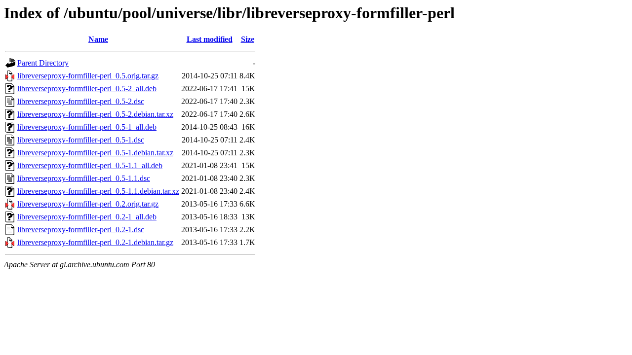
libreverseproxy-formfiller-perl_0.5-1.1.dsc (83, 178)
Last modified (210, 39)
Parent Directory (43, 63)
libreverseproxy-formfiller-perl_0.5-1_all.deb (87, 127)
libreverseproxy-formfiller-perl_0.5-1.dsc (80, 140)
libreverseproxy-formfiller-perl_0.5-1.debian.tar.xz (95, 152)
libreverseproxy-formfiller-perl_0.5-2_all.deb (87, 88)
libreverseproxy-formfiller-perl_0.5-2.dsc (80, 101)
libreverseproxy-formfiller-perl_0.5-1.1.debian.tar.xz (98, 191)
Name (98, 39)
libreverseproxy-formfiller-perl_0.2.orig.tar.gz (87, 204)
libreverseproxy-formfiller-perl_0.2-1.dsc (80, 229)
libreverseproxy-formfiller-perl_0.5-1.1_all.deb (89, 165)
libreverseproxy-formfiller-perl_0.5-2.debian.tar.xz (95, 114)
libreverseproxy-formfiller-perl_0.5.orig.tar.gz (87, 75)
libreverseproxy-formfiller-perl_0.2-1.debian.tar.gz (95, 242)
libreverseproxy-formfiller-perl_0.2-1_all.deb (87, 217)
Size (247, 39)
